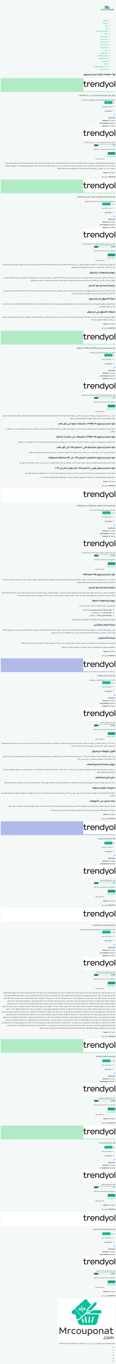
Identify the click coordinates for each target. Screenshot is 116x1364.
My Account (104, 39)
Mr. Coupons (104, 36)
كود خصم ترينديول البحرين (106, 838)
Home (106, 33)
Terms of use (104, 44)
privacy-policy (104, 42)
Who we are (104, 47)
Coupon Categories (102, 31)
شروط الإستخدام (103, 58)
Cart (106, 28)
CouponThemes (90, 1343)
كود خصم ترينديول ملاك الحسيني (104, 1229)
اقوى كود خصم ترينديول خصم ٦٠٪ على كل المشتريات (97, 95)
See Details (108, 110)
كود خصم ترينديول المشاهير (105, 1056)
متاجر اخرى (105, 61)
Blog (106, 25)
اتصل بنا (105, 50)
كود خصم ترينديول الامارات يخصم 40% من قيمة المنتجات (96, 505)
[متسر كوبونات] (107, 16)
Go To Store (111, 153)
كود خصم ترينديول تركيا (107, 1142)
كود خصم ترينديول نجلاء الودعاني (103, 924)
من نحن (106, 63)
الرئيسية (106, 20)
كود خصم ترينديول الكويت (106, 675)
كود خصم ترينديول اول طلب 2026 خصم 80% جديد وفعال (95, 347)
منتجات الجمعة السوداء (101, 66)
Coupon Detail (111, 156)
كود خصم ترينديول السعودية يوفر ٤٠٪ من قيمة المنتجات (96, 196)
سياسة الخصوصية (103, 55)
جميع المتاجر (104, 52)
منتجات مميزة (104, 69)
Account (105, 23)
